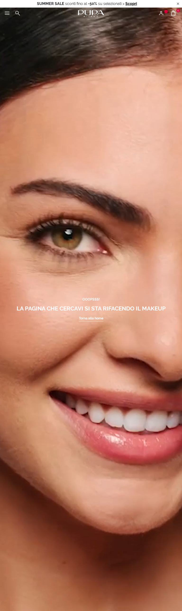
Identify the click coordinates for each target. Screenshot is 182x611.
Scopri (131, 3)
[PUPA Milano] (91, 13)
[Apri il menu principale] (7, 13)
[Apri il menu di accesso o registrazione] (163, 13)
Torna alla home (91, 318)
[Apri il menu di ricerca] (17, 13)
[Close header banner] (178, 4)
